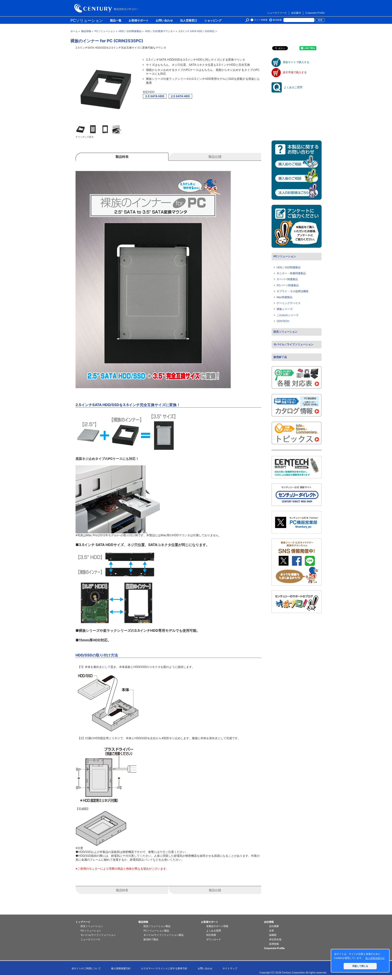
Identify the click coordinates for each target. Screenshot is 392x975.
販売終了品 (280, 357)
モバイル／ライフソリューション (293, 344)
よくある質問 (213, 930)
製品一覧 (115, 20)
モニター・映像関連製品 (291, 273)
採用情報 (274, 943)
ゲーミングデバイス (289, 303)
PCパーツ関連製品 (288, 285)
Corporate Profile (315, 12)
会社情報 (269, 921)
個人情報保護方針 (121, 968)
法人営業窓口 (188, 20)
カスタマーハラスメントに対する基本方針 (164, 968)
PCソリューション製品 (156, 930)
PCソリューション (86, 20)
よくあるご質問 (293, 87)
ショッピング (213, 20)
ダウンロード (213, 939)
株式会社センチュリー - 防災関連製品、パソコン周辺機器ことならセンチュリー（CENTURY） (107, 8)
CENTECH (283, 321)
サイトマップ (230, 968)
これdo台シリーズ (287, 315)
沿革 (271, 930)
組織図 (272, 934)
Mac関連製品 (284, 297)
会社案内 (296, 12)
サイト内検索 (260, 20)
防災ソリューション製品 (157, 926)
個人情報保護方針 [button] (375, 958)
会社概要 (274, 926)
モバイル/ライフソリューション (98, 934)
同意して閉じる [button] (360, 966)
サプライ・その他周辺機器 (292, 291)
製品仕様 (215, 890)
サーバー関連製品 (287, 279)
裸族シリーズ (285, 309)
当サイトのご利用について (86, 968)
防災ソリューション (285, 331)
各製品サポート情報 (217, 926)
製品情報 (143, 921)
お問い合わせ (164, 20)
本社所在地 (275, 939)
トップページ (83, 921)
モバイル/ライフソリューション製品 (164, 934)
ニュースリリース (277, 12)
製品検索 (277, 20)
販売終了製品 (151, 939)
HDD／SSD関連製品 (289, 267)
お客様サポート (139, 20)
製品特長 (122, 890)
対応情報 (211, 934)
